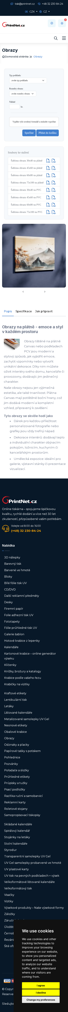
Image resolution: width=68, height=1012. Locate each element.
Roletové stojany (16, 808)
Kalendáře (11, 647)
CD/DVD (10, 589)
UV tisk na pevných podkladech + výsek (31, 875)
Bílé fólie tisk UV (15, 583)
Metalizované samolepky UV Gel (26, 719)
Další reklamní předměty (21, 595)
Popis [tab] (8, 311)
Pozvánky (11, 764)
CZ (45, 11)
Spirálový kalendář (17, 830)
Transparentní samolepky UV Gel (27, 856)
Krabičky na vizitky (17, 684)
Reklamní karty (15, 802)
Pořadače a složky (16, 770)
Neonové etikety (15, 725)
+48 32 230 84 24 (52, 3)
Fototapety (12, 621)
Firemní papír (13, 608)
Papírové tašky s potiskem (22, 751)
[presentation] (23, 292)
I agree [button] (41, 985)
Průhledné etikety (17, 776)
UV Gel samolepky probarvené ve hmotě (32, 862)
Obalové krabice (15, 731)
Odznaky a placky (16, 744)
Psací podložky (14, 789)
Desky (8, 602)
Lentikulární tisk (15, 699)
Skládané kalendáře (18, 824)
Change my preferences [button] (41, 999)
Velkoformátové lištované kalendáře (29, 882)
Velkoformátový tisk (18, 888)
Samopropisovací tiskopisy (22, 815)
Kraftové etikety (15, 693)
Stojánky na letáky (17, 837)
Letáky (9, 706)
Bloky (8, 576)
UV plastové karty (16, 869)
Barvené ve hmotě (17, 570)
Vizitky (8, 901)
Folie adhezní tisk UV (18, 615)
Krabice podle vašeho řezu (22, 677)
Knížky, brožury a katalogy (22, 671)
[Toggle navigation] (64, 38)
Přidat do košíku (47, 132)
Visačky (9, 895)
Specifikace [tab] (24, 311)
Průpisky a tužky (15, 783)
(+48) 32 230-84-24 (26, 530)
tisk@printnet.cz (24, 3)
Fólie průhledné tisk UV (20, 627)
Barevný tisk (12, 563)
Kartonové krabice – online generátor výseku (30, 656)
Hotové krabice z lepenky (22, 640)
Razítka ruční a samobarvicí (23, 796)
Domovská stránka (16, 56)
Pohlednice (12, 757)
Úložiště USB (13, 927)
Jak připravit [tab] (44, 311)
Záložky (9, 914)
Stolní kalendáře (15, 843)
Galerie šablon (14, 634)
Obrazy (9, 738)
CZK (32, 11)
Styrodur (10, 850)
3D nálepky (12, 557)
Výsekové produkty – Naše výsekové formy (34, 907)
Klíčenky (10, 665)
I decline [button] (41, 992)
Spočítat (29, 132)
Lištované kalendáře (18, 712)
